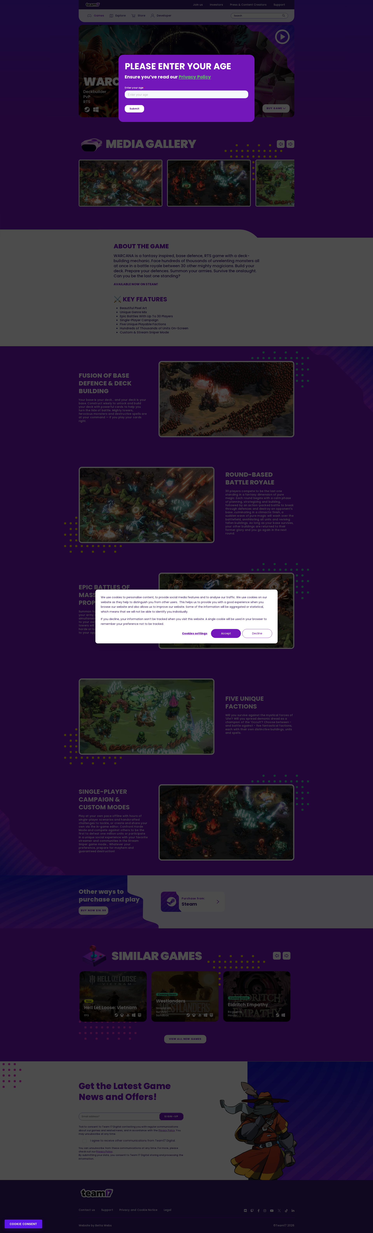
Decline (257, 633)
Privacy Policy (195, 77)
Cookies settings (194, 633)
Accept (226, 633)
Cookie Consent (23, 1224)
